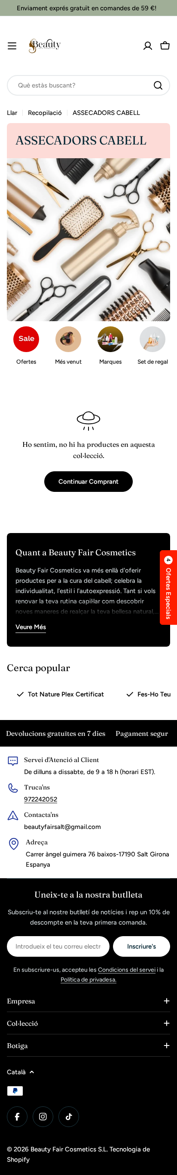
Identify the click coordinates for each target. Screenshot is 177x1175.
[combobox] (88, 85)
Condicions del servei (127, 969)
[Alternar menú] (12, 46)
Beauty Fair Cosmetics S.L (69, 1149)
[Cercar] (158, 85)
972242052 (40, 799)
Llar (12, 113)
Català (16, 1072)
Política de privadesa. (88, 979)
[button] (168, 587)
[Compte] (148, 46)
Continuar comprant (88, 481)
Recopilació (45, 113)
